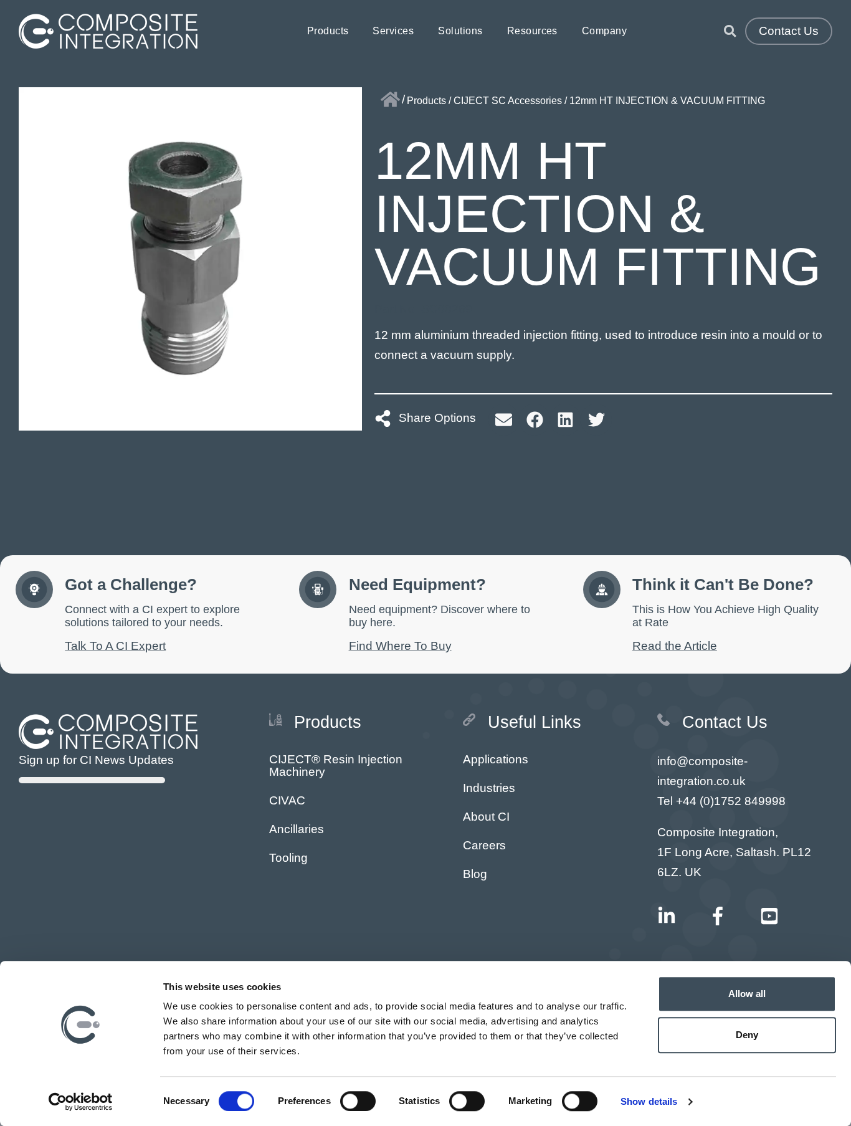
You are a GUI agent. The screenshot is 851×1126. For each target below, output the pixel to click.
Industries (489, 787)
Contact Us (789, 30)
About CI (486, 816)
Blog (475, 873)
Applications (495, 759)
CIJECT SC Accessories (508, 100)
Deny (747, 1034)
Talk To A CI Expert (115, 645)
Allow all (747, 993)
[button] (504, 420)
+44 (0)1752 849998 (731, 801)
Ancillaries (296, 829)
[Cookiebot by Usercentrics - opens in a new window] (80, 1101)
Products (328, 31)
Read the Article (674, 645)
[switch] (358, 1101)
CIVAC (287, 800)
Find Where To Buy (400, 645)
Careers (484, 845)
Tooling (288, 857)
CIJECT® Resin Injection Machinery (335, 765)
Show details (648, 1101)
